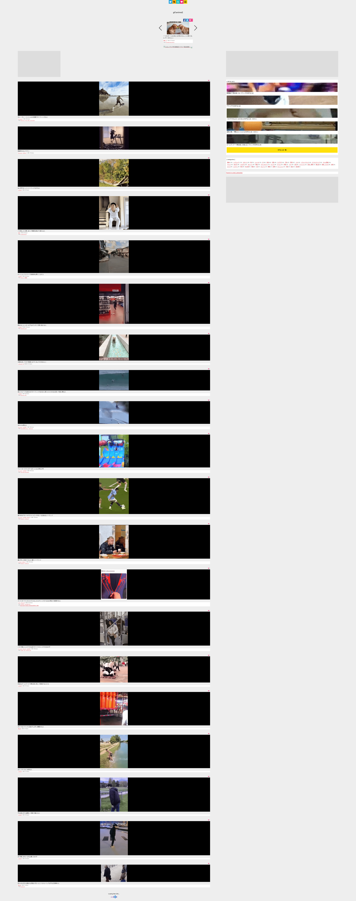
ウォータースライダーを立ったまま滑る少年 (31, 469)
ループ (229, 166)
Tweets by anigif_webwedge (234, 173)
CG (257, 166)
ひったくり (23, 886)
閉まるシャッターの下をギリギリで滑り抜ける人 (32, 325)
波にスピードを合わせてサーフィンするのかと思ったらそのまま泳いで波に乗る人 (42, 392)
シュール (257, 162)
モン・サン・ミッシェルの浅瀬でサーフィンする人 (33, 117)
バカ (19, 602)
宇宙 (287, 166)
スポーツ (28, 517)
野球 (291, 162)
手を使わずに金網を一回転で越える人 (29, 813)
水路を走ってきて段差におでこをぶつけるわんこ (32, 362)
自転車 (26, 277)
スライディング (24, 328)
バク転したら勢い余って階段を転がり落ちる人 (31, 231)
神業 (269, 166)
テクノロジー (264, 164)
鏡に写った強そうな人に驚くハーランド (29, 560)
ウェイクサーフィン (24, 428)
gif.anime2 (178, 13)
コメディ (235, 166)
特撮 (252, 166)
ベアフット (31, 428)
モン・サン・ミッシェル (30, 120)
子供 (286, 162)
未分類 (297, 166)
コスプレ (22, 604)
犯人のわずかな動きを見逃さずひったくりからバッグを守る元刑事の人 (38, 883)
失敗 (19, 232)
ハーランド (27, 518)
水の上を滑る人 (22, 425)
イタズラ (242, 164)
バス (24, 650)
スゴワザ (20, 190)
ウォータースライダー (25, 472)
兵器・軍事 (310, 164)
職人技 (19, 728)
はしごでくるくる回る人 (25, 769)
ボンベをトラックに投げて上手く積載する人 (31, 726)
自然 (332, 164)
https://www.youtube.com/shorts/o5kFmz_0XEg (29, 605)
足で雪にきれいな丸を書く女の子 (27, 856)
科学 (241, 166)
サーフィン (23, 120)
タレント (250, 164)
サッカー (22, 518)
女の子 (235, 164)
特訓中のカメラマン (23, 151)
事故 (256, 164)
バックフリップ (24, 234)
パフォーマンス (305, 162)
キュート (24, 648)
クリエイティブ (316, 162)
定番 (274, 166)
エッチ (272, 164)
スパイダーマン (27, 604)
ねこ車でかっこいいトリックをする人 (29, 188)
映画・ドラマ (325, 164)
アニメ (229, 164)
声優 (285, 164)
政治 (292, 166)
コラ (290, 164)
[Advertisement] (39, 64)
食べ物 (247, 166)
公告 (295, 164)
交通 (273, 162)
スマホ (22, 650)
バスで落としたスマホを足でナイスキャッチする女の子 (34, 647)
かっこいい (20, 119)
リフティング (28, 650)
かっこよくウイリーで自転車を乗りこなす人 (31, 274)
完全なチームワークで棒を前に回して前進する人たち (33, 684)
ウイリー (22, 277)
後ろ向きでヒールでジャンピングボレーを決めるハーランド (35, 515)
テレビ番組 (325, 162)
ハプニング (22, 602)
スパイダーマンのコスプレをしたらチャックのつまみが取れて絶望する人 (39, 601)
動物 (164, 40)
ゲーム (278, 164)
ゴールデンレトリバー (170, 42)
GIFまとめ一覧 (282, 150)
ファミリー (302, 164)
